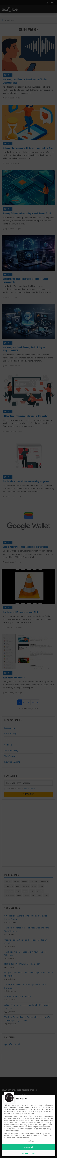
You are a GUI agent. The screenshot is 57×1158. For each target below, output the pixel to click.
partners (17, 1105)
